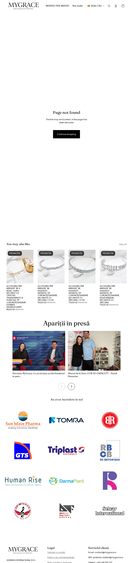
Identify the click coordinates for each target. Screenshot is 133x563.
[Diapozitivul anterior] (10, 266)
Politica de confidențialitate (60, 557)
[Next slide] (71, 386)
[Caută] (109, 5)
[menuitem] (78, 5)
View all (123, 244)
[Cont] (115, 5)
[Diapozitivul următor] (29, 266)
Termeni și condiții (56, 552)
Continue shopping (66, 134)
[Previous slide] (61, 386)
